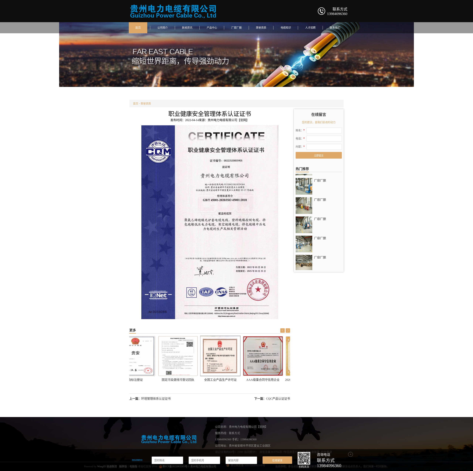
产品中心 (212, 27)
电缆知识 (286, 27)
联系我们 (335, 27)
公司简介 (162, 27)
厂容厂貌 (236, 27)
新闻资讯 (187, 27)
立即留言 (319, 155)
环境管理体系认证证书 (156, 398)
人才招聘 (310, 27)
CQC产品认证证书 (278, 398)
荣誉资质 (261, 27)
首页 (138, 27)
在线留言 (277, 460)
